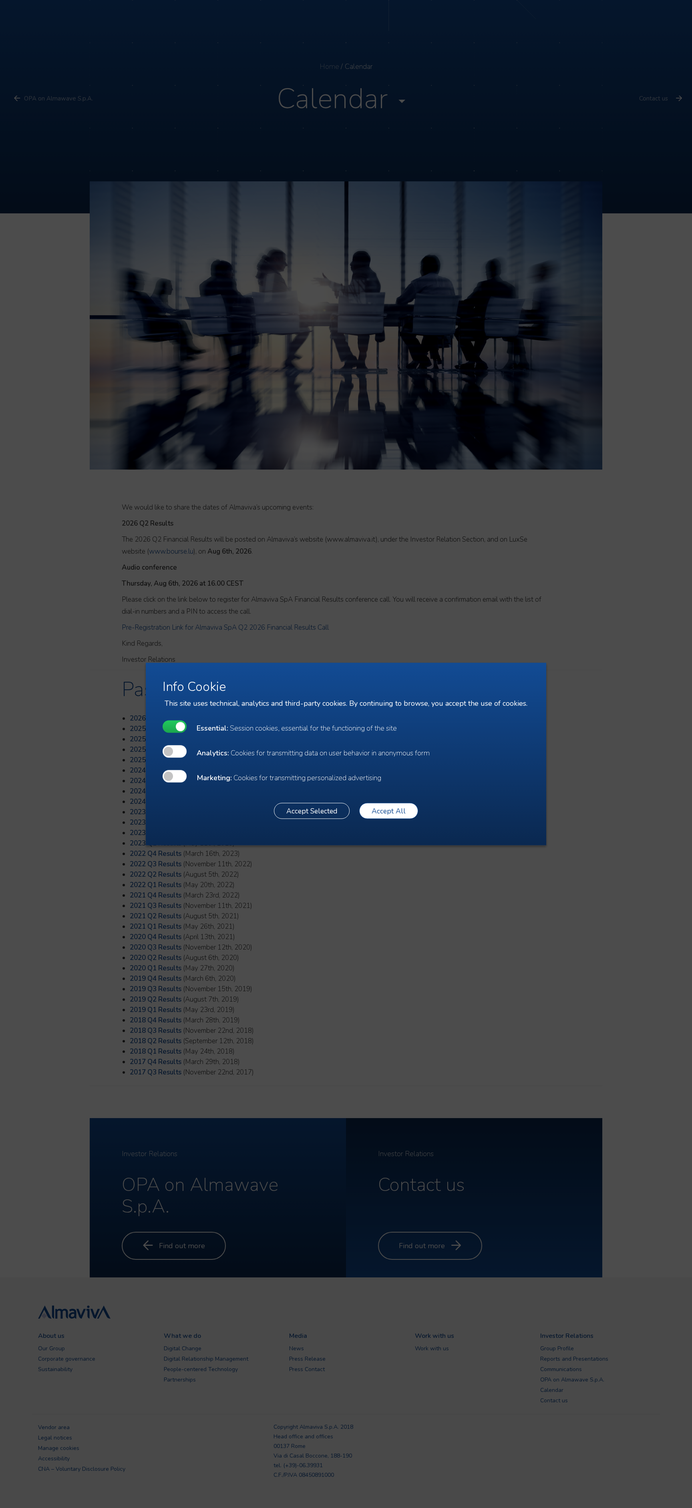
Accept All (389, 810)
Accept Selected (311, 810)
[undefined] (175, 727)
